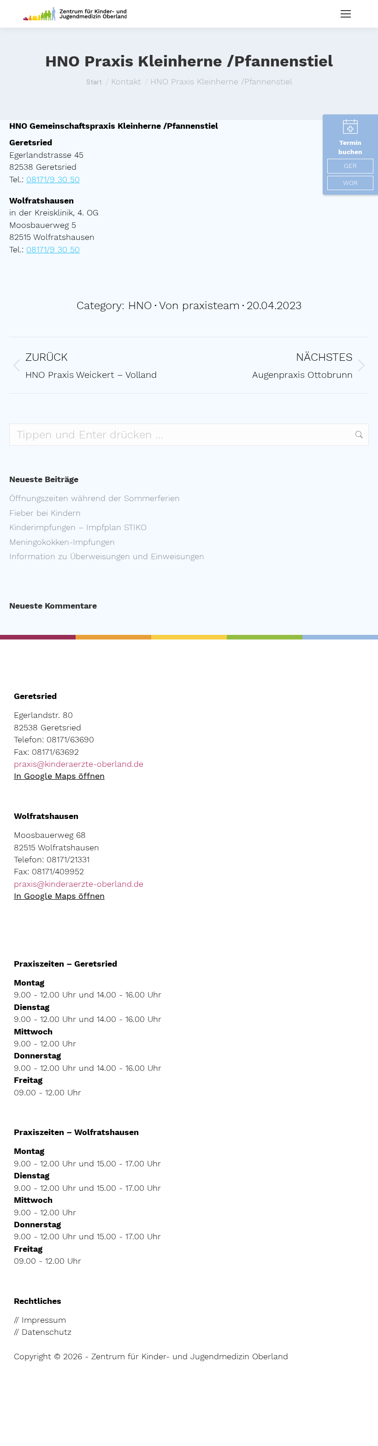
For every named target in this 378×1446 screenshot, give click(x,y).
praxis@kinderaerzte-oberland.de (78, 764)
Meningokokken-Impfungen (62, 542)
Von (199, 305)
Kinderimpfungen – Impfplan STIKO (78, 527)
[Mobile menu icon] (346, 14)
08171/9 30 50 (53, 179)
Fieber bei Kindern (45, 513)
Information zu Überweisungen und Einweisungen (106, 556)
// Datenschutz (42, 1332)
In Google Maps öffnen (59, 776)
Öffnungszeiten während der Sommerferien (94, 498)
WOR (350, 182)
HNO (140, 305)
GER (350, 165)
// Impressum (40, 1320)
